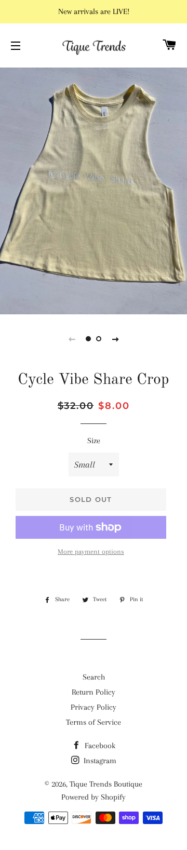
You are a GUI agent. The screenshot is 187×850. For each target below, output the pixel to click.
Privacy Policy (93, 707)
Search (94, 677)
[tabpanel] (93, 189)
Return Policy (93, 692)
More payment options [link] (91, 551)
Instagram (99, 760)
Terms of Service (93, 722)
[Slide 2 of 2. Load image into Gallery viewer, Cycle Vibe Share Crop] (99, 339)
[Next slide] (115, 338)
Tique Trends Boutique (106, 784)
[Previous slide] (71, 338)
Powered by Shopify (93, 797)
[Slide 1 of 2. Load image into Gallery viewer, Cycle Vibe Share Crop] (88, 339)
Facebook (99, 745)
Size (93, 440)
